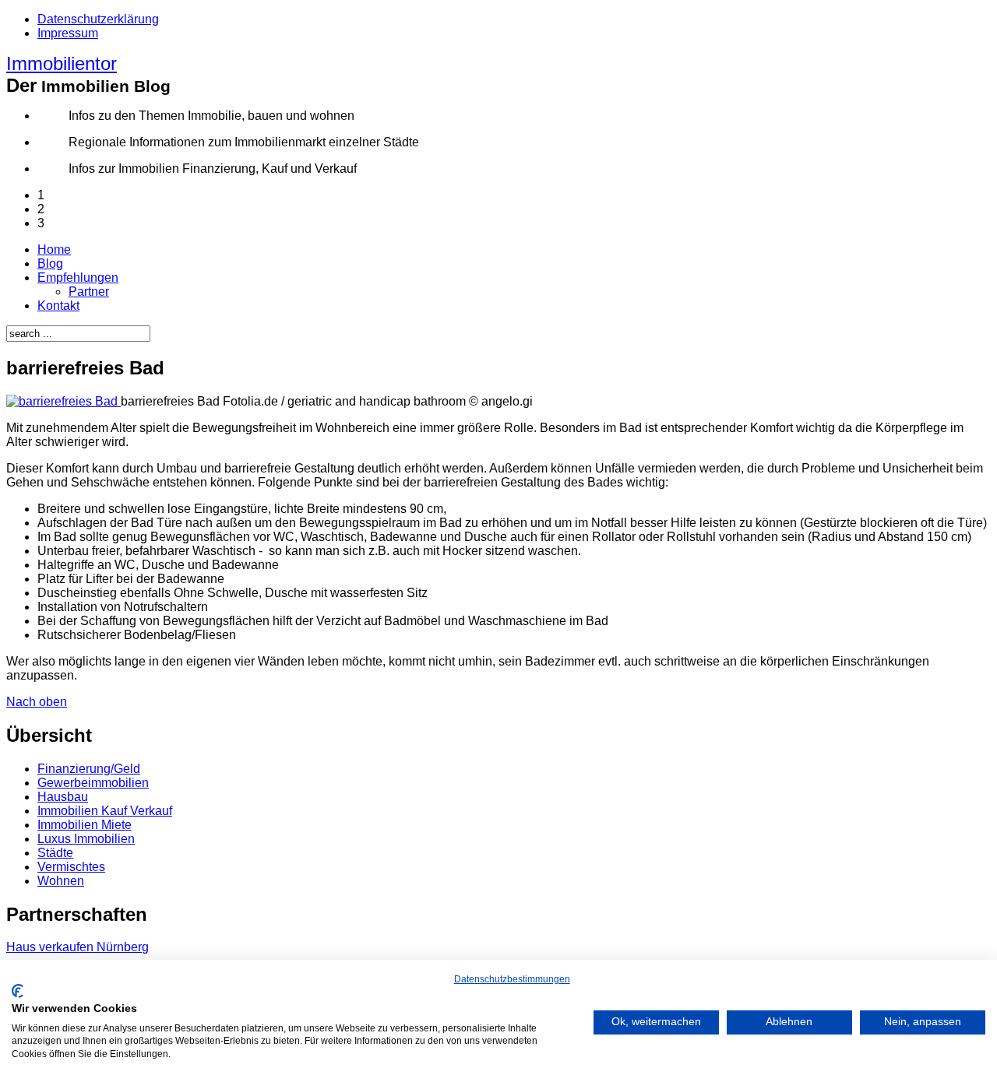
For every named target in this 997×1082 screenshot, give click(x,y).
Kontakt (58, 305)
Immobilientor (61, 63)
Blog (50, 263)
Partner (89, 291)
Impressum (67, 33)
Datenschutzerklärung (98, 19)
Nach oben (36, 701)
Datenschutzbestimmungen (512, 979)
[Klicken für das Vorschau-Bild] (63, 401)
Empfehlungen (77, 277)
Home (54, 249)
